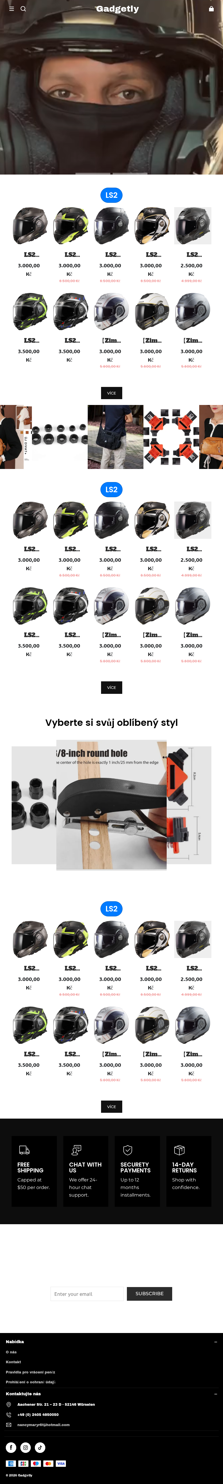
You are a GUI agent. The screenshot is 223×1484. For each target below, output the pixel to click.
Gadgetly (25, 1475)
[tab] (92, 174)
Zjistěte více (110, 113)
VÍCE (111, 393)
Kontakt (13, 1362)
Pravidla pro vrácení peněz (30, 1372)
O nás (11, 1352)
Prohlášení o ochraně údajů (30, 1382)
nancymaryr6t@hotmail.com (43, 1425)
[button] (11, 9)
